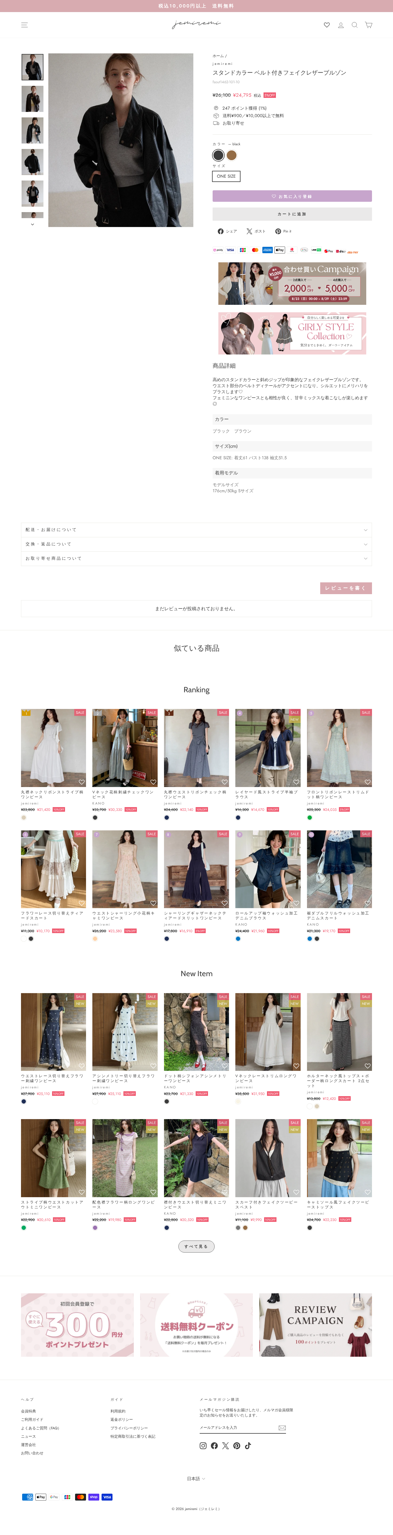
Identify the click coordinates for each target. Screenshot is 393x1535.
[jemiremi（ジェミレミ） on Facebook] (214, 1445)
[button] (292, 196)
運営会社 (28, 1444)
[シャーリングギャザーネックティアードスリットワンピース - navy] (166, 938)
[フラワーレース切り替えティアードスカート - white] (23, 938)
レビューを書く (346, 588)
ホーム (218, 56)
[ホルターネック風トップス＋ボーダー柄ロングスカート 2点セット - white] (309, 1106)
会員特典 (28, 1411)
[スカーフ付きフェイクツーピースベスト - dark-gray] (238, 1227)
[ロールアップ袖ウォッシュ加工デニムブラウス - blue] (238, 938)
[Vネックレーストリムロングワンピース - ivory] (238, 1101)
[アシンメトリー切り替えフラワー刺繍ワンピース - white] (95, 1101)
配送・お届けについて (52, 529)
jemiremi (223, 63)
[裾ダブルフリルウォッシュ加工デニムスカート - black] (317, 938)
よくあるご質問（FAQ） (41, 1428)
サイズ (219, 166)
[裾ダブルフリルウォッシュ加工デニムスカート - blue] (309, 938)
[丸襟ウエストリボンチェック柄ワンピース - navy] (166, 817)
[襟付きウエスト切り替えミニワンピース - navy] (166, 1227)
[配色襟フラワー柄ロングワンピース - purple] (95, 1227)
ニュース (28, 1436)
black (218, 155)
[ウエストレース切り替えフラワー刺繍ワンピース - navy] (23, 1101)
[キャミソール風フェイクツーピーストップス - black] (309, 1227)
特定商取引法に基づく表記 (132, 1436)
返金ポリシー (121, 1419)
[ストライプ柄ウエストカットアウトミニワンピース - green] (23, 1227)
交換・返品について (49, 544)
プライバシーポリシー (129, 1428)
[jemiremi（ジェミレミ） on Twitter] (225, 1445)
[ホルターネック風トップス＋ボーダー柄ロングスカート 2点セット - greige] (317, 1106)
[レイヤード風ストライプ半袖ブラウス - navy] (238, 817)
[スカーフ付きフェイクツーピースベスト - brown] (245, 1227)
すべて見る (196, 1246)
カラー (226, 144)
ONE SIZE (226, 176)
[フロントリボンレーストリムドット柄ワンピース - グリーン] (309, 817)
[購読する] (282, 1427)
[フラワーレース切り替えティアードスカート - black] (31, 938)
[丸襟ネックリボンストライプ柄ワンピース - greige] (23, 817)
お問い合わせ (32, 1453)
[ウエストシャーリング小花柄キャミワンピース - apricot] (95, 938)
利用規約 (117, 1411)
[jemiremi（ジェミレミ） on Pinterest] (236, 1445)
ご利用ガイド (32, 1419)
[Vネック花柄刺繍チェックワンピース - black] (95, 817)
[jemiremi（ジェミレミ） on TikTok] (248, 1445)
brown (231, 155)
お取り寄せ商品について (54, 558)
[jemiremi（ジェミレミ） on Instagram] (203, 1445)
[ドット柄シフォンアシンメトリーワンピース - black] (166, 1101)
